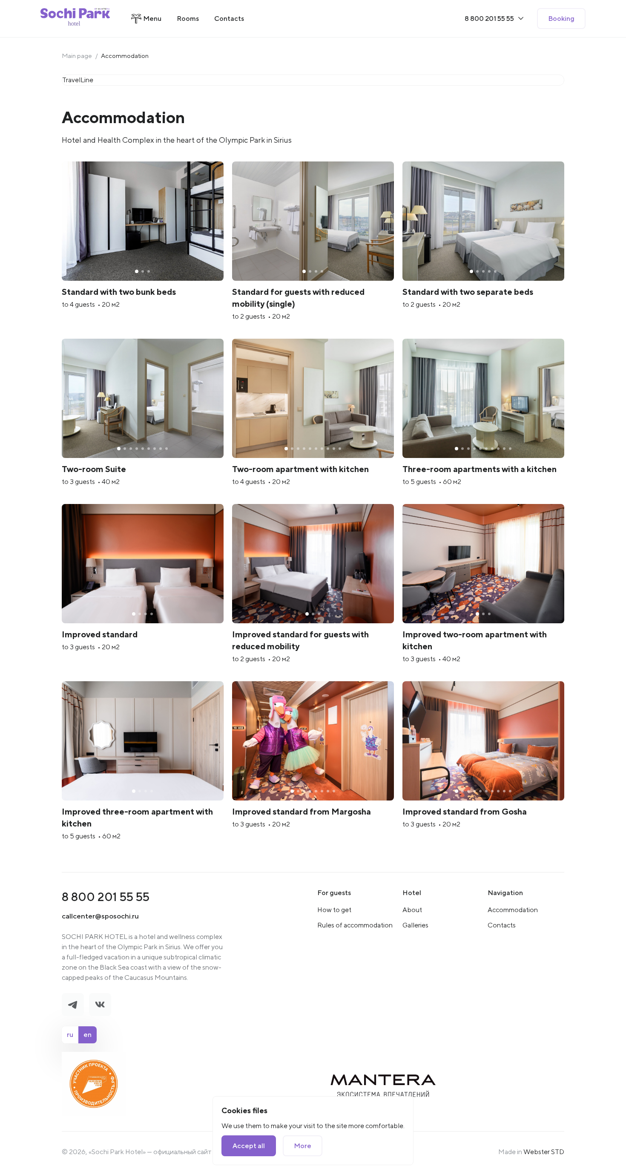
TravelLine (77, 80)
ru (70, 1035)
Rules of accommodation (355, 925)
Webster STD (543, 1152)
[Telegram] (73, 1004)
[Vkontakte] (100, 1004)
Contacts (502, 925)
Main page (77, 55)
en (87, 1035)
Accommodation (513, 910)
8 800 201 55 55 (105, 897)
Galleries (415, 925)
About (412, 910)
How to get (334, 910)
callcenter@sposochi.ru (100, 916)
